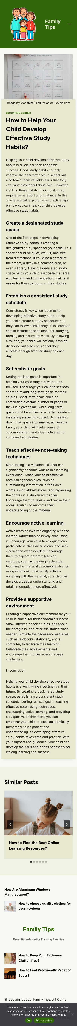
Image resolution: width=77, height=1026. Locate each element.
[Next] (67, 824)
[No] (72, 1014)
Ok (28, 1020)
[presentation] (38, 813)
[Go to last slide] (10, 824)
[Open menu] (69, 24)
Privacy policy (44, 1020)
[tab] (31, 862)
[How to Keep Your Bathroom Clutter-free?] (10, 958)
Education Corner (18, 113)
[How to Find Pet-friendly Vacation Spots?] (10, 973)
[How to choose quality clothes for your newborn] (10, 906)
